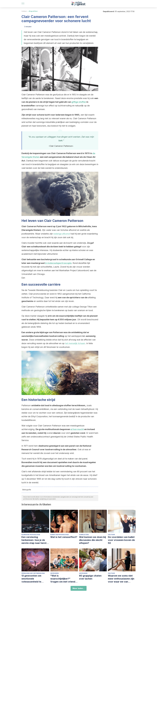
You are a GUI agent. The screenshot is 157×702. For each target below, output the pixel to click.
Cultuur (24, 11)
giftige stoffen (79, 102)
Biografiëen (33, 11)
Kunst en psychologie (59, 534)
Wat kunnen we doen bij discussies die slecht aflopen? (92, 540)
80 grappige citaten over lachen (90, 577)
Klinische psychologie (30, 534)
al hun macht (77, 429)
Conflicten (84, 534)
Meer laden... (79, 588)
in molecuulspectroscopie (58, 263)
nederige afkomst (61, 234)
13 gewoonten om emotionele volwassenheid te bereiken (31, 578)
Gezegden (54, 573)
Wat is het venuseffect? (63, 537)
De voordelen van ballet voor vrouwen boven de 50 (121, 540)
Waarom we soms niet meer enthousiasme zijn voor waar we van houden (121, 578)
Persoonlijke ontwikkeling (33, 573)
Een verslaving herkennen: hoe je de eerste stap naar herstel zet (34, 540)
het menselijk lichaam (75, 343)
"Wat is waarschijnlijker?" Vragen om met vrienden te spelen (64, 578)
